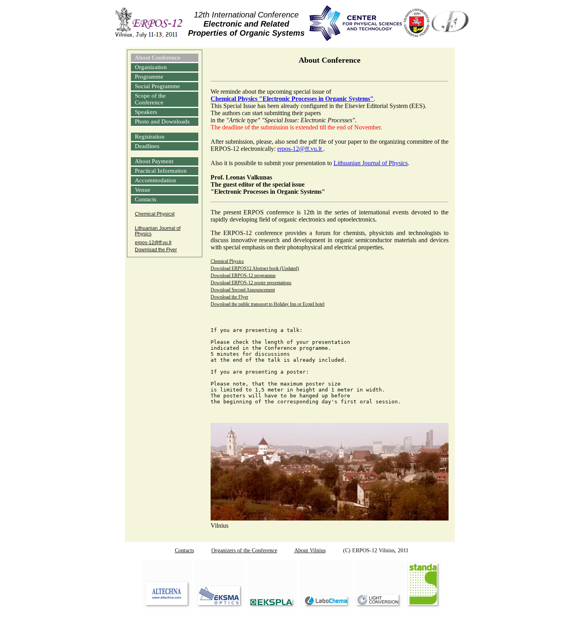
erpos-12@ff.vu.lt (300, 148)
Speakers (146, 112)
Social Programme (157, 86)
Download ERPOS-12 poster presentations (251, 282)
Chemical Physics (227, 261)
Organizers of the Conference (244, 550)
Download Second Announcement (243, 290)
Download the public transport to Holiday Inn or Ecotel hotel (267, 304)
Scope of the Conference (150, 99)
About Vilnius (310, 550)
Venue (142, 190)
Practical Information (161, 171)
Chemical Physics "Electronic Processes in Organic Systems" (292, 98)
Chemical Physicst (155, 214)
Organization (151, 67)
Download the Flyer (156, 250)
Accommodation (155, 180)
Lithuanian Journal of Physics (157, 231)
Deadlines (147, 146)
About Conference (157, 57)
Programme (149, 76)
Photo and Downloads (162, 121)
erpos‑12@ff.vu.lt (153, 242)
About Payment (154, 161)
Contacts (145, 199)
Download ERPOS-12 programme (243, 275)
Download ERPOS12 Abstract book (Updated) (255, 268)
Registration (150, 136)
